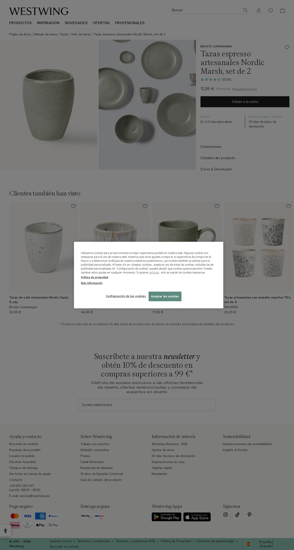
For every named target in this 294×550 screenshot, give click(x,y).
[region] (148, 275)
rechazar (154, 272)
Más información (91, 283)
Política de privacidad (94, 277)
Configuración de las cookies (126, 296)
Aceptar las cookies (165, 296)
